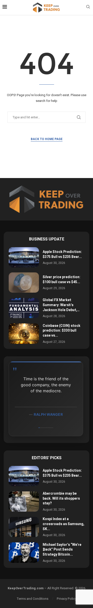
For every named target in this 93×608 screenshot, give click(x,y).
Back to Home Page (46, 139)
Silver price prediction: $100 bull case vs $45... (61, 279)
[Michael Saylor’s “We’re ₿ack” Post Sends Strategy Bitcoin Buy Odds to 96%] (24, 552)
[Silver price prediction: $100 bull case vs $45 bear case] (24, 282)
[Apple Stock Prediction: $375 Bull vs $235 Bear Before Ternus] (24, 257)
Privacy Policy (66, 598)
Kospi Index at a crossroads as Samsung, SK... (63, 523)
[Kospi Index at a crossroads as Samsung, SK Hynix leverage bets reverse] (24, 527)
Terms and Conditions (32, 598)
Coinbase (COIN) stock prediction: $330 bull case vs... (61, 330)
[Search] (88, 7)
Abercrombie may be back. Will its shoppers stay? (61, 498)
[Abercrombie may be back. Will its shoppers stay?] (24, 501)
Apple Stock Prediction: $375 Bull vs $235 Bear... (62, 254)
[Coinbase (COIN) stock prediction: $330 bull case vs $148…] (24, 333)
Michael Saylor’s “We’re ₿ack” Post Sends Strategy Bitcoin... (62, 549)
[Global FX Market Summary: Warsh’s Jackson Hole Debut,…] (24, 308)
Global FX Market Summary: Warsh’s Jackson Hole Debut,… (61, 304)
